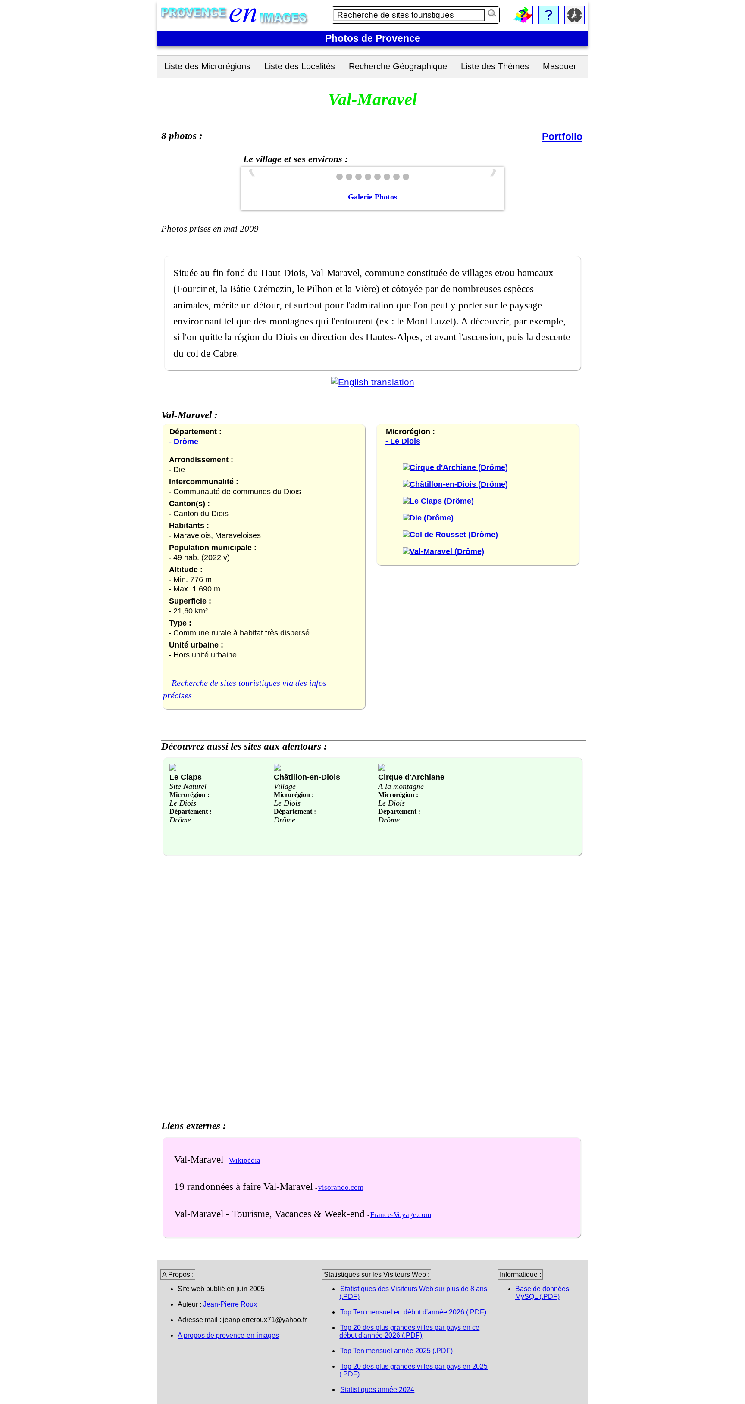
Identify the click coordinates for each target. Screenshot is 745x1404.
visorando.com (340, 1187)
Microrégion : (189, 794)
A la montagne (401, 786)
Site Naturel (188, 786)
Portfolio (562, 136)
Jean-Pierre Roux (230, 1304)
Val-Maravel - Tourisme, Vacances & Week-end (270, 1213)
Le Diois (182, 803)
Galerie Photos (372, 197)
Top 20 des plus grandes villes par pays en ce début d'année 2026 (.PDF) (409, 1331)
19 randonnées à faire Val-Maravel (244, 1186)
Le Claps (185, 776)
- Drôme (183, 441)
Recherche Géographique (398, 66)
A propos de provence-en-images (228, 1335)
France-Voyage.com (400, 1215)
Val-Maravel (200, 1159)
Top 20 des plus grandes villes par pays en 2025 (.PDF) (413, 1370)
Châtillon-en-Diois (307, 776)
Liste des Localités (299, 66)
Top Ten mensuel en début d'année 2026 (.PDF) (413, 1312)
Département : (190, 811)
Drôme (180, 820)
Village (285, 786)
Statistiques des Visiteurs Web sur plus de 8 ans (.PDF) (413, 1292)
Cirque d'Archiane (411, 776)
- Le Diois (402, 441)
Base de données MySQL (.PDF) (542, 1292)
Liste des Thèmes (495, 66)
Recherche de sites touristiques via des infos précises (244, 689)
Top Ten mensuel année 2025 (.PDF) (396, 1350)
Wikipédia (244, 1160)
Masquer (559, 66)
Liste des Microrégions (207, 66)
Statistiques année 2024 (377, 1389)
